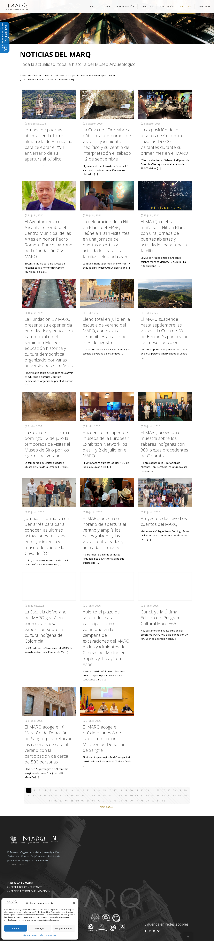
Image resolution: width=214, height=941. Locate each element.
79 (147, 800)
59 (179, 795)
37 (61, 795)
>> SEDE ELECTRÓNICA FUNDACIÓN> (28, 891)
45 (104, 795)
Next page (106, 806)
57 (169, 795)
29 (179, 790)
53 (147, 795)
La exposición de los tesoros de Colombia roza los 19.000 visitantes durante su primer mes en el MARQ (164, 141)
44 (99, 795)
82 (163, 800)
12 (88, 790)
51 (136, 795)
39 (72, 795)
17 (115, 790)
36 (55, 795)
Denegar (39, 928)
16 (109, 790)
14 (99, 790)
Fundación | (28, 856)
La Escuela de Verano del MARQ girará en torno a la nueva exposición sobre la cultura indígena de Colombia (46, 626)
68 (88, 800)
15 (104, 790)
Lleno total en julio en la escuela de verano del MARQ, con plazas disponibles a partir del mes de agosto (106, 330)
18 (120, 790)
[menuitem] (92, 6)
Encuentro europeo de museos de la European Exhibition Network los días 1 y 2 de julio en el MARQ (106, 444)
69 (93, 800)
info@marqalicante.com (36, 860)
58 (174, 795)
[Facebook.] (145, 931)
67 (82, 800)
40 (77, 795)
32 (34, 795)
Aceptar (16, 928)
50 (131, 795)
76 (131, 800)
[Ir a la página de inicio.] (17, 6)
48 (120, 795)
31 (29, 795)
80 (152, 800)
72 (109, 800)
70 (99, 800)
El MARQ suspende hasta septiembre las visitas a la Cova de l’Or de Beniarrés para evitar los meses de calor (164, 330)
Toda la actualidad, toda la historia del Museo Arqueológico (78, 64)
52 (142, 795)
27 (169, 790)
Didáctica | (14, 856)
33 (39, 795)
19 (125, 790)
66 (77, 800)
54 (152, 795)
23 (147, 790)
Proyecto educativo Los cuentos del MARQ (164, 521)
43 (93, 795)
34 (45, 795)
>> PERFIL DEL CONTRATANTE (24, 887)
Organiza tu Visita (30, 852)
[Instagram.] (150, 931)
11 (82, 790)
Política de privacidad (47, 935)
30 (185, 790)
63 (61, 800)
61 (50, 800)
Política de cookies (29, 935)
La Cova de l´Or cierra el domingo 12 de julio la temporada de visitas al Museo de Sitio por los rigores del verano (48, 444)
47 (115, 795)
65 (72, 800)
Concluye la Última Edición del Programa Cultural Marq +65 (162, 617)
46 (109, 795)
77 (136, 800)
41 (82, 795)
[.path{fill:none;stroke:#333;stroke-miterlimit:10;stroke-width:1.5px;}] (49, 104)
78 (142, 800)
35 (50, 795)
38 (66, 795)
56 (163, 795)
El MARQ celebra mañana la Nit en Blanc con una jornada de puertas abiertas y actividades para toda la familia (164, 236)
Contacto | (41, 856)
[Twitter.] (154, 931)
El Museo (12, 852)
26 (163, 790)
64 (66, 800)
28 (174, 790)
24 (152, 790)
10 (77, 790)
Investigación (51, 852)
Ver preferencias (63, 928)
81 (158, 800)
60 (185, 795)
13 (93, 790)
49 (125, 795)
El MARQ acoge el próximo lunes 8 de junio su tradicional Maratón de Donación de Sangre (104, 738)
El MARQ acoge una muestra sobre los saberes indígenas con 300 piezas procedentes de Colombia (164, 444)
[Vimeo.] (158, 931)
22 (142, 790)
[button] (73, 903)
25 (158, 790)
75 (125, 800)
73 (115, 800)
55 (158, 795)
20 (131, 790)
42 (88, 795)
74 (120, 800)
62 (55, 800)
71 (104, 800)
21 (136, 790)
